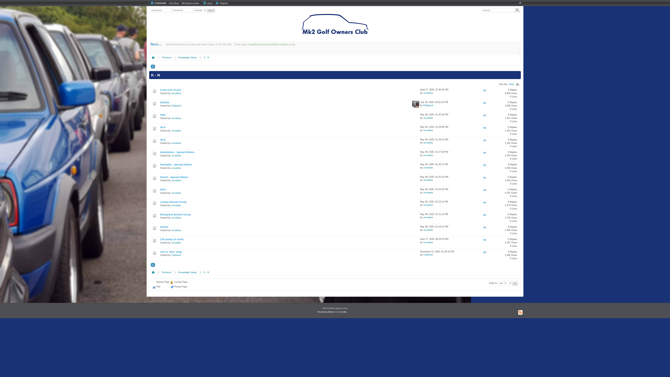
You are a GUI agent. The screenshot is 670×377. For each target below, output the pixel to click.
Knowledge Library (187, 57)
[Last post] (485, 90)
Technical (166, 57)
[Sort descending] (517, 84)
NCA (163, 139)
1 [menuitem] (153, 66)
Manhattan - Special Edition (177, 152)
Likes (511, 84)
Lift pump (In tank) (172, 239)
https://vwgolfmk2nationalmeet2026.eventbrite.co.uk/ (268, 44)
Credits (343, 312)
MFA (163, 189)
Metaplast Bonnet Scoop (175, 214)
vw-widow (176, 93)
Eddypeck (176, 105)
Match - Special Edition (174, 177)
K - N (206, 57)
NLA (162, 127)
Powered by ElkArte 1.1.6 (328, 312)
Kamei (164, 226)
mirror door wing (171, 251)
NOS (163, 114)
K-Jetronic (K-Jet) (170, 89)
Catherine (176, 255)
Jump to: (493, 283)
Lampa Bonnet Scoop (173, 202)
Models (164, 102)
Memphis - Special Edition (176, 164)
